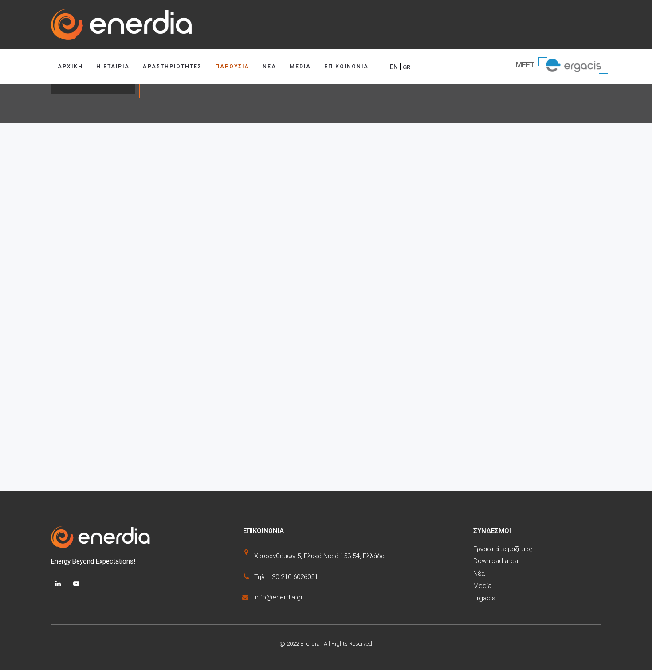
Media (300, 66)
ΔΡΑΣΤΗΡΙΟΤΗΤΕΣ (172, 66)
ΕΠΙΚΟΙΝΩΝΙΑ (346, 66)
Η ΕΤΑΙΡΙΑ (113, 66)
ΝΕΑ (269, 66)
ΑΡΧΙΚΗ (70, 66)
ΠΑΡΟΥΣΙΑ (232, 66)
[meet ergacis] (574, 64)
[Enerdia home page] (326, 24)
